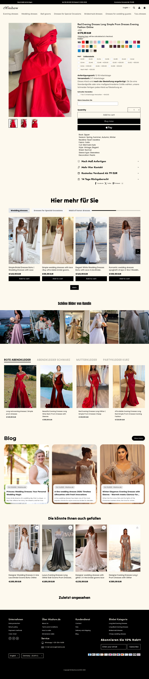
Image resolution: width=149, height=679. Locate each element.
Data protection (14, 623)
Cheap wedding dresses (117, 634)
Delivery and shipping (83, 630)
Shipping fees (83, 36)
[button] (134, 7)
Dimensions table (48, 634)
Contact (78, 623)
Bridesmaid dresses (116, 630)
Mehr (74, 287)
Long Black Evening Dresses (118, 627)
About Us (45, 623)
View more (138, 438)
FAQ (77, 627)
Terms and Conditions (50, 627)
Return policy (13, 627)
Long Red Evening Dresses (118, 623)
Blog (77, 634)
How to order (46, 630)
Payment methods (15, 630)
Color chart (13, 634)
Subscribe (133, 646)
